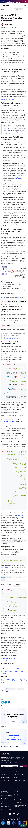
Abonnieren (22, 766)
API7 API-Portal (5, 780)
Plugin (23, 290)
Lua (13, 114)
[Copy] (25, 301)
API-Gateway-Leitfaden (20, 774)
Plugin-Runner (10, 130)
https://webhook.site (6, 411)
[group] (10, 689)
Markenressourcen (18, 802)
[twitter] (2, 702)
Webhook (17, 64)
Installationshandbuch (8, 338)
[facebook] (9, 702)
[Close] (26, 2)
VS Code (22, 306)
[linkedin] (5, 702)
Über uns (16, 791)
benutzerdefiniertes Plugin (12, 132)
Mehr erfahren (17, 2)
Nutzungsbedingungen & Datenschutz (20, 806)
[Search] (25, 9)
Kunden (16, 783)
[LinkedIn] (10, 814)
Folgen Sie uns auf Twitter (9, 680)
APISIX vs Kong (5, 806)
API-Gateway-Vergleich (19, 780)
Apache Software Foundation (13, 819)
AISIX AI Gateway (5, 777)
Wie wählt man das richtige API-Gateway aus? (14, 668)
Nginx (16, 31)
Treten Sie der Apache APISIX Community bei (14, 679)
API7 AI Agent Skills (6, 798)
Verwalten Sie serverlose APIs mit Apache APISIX (15, 666)
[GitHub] (14, 814)
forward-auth (16, 178)
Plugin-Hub (16, 777)
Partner (16, 797)
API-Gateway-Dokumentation (5, 792)
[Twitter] (17, 814)
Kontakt (16, 794)
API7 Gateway (4, 774)
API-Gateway (22, 30)
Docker (4, 284)
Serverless (19, 41)
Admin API (20, 515)
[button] (13, 754)
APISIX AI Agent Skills (6, 795)
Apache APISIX (5, 30)
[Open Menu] (25, 5)
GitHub (16, 297)
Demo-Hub (4, 803)
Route (13, 290)
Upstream (17, 290)
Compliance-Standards (19, 799)
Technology (15, 27)
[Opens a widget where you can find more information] (23, 825)
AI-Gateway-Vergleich (6, 809)
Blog (2, 9)
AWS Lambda (11, 99)
